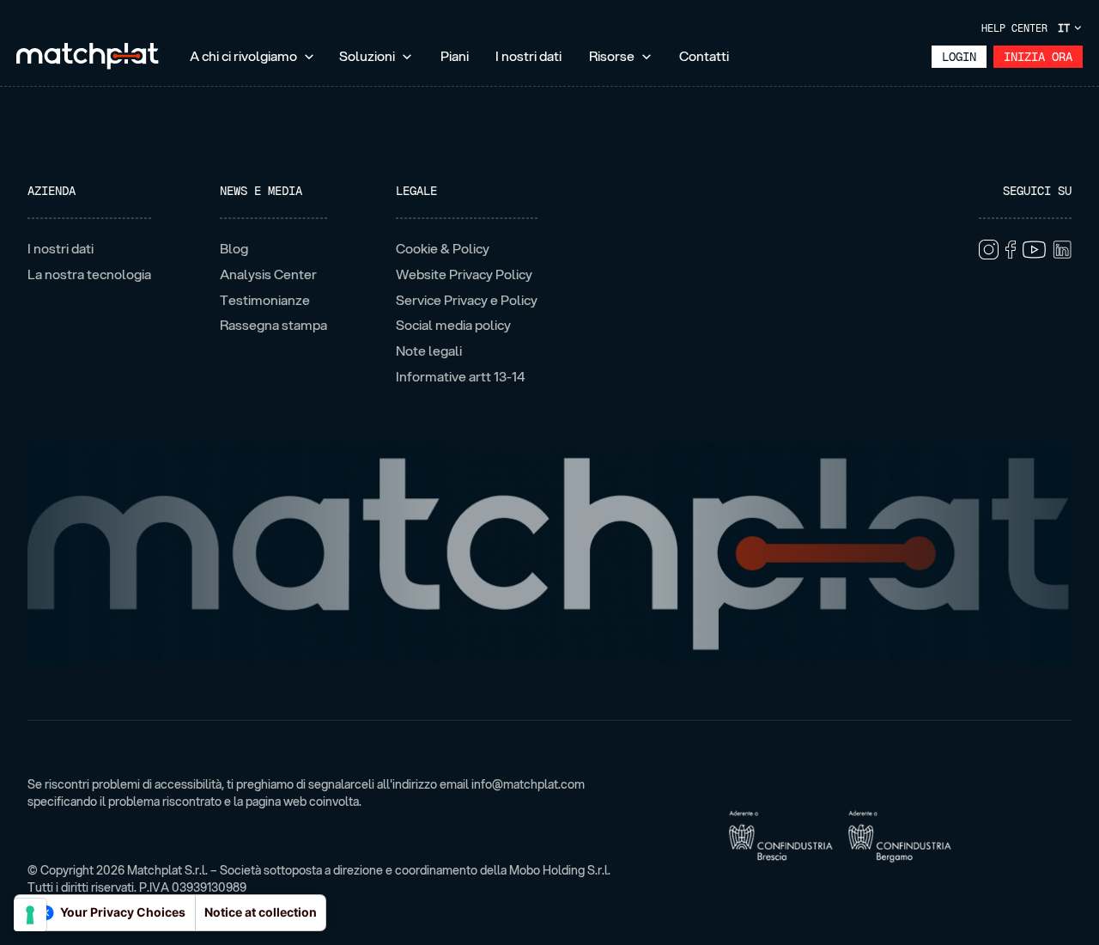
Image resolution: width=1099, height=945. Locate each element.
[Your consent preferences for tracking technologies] (30, 915)
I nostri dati (528, 55)
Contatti (704, 55)
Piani (454, 55)
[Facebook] (1010, 249)
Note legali (429, 351)
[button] (253, 57)
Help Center (1014, 28)
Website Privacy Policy (464, 274)
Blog (234, 249)
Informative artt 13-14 (460, 377)
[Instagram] (989, 249)
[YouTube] (1034, 249)
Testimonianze (265, 300)
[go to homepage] (87, 56)
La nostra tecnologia (89, 274)
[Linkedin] (1062, 249)
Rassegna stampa (273, 325)
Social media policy (453, 325)
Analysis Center (268, 274)
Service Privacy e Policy (466, 300)
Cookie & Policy (442, 249)
